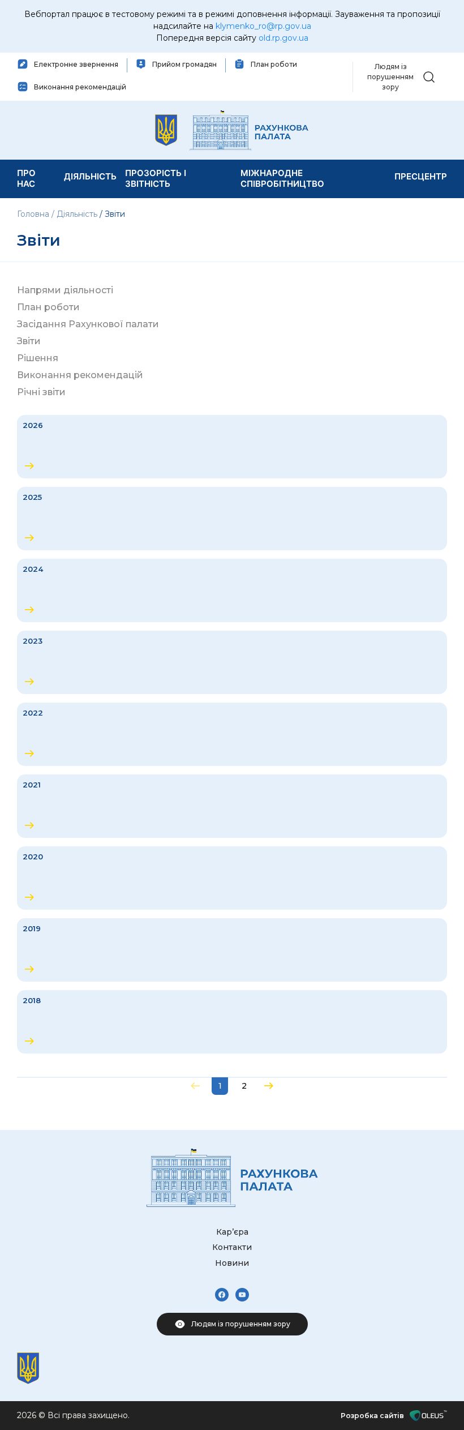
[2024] (232, 590)
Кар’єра (232, 1232)
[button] (429, 76)
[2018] (232, 1022)
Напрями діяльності (65, 290)
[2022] (232, 734)
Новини (232, 1263)
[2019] (232, 950)
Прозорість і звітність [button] (155, 178)
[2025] (232, 518)
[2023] (232, 662)
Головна (34, 214)
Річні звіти (41, 392)
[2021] (232, 806)
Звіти (29, 341)
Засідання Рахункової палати (88, 324)
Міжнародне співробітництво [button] (282, 178)
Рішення (37, 358)
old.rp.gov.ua (283, 38)
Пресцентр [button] (420, 176)
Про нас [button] (26, 178)
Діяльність (77, 214)
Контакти (232, 1247)
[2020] (232, 878)
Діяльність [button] (90, 176)
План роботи (48, 307)
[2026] (232, 446)
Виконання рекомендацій (80, 375)
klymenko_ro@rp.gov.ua (263, 26)
